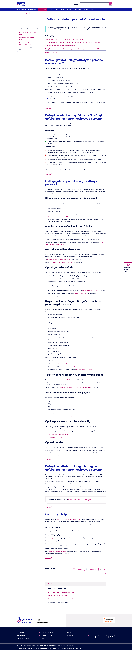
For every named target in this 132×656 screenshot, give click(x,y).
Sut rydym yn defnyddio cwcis (65, 648)
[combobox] (94, 4)
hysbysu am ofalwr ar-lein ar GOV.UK (58, 216)
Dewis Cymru (51, 538)
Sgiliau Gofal (51, 530)
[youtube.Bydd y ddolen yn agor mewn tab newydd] (111, 636)
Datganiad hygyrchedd (45, 648)
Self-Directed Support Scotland (56, 544)
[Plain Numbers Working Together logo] (109, 620)
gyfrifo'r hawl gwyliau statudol (63, 416)
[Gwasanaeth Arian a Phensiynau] (24, 620)
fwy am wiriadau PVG (80, 293)
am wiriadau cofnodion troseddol (82, 296)
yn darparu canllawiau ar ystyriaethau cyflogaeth (62, 524)
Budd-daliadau (21, 9)
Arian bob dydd (32, 9)
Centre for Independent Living (57, 551)
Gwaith (92, 9)
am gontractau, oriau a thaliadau (61, 363)
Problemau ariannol (60, 9)
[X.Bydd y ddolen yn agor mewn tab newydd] (104, 636)
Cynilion (86, 9)
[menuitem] (21, 9)
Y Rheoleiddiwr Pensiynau (55, 437)
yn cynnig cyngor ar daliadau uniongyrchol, (68, 519)
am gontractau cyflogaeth (66, 366)
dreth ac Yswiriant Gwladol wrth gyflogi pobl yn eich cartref (75, 387)
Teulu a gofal (42, 9)
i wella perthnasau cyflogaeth (84, 369)
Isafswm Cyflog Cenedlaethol (69, 379)
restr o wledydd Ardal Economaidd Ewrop (58, 259)
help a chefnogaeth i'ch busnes (62, 361)
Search (110, 3)
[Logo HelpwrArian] (22, 3)
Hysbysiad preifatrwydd (33, 648)
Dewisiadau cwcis (77, 648)
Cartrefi (50, 9)
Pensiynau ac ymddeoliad (74, 9)
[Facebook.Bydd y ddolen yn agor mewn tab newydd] (96, 636)
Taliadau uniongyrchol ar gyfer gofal (80, 500)
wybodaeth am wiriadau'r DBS (90, 290)
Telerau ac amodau (22, 648)
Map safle (54, 648)
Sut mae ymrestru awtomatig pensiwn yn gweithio (62, 434)
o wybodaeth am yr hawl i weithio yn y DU (61, 262)
